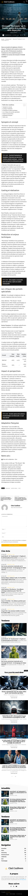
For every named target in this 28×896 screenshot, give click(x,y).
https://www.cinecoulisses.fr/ (16, 507)
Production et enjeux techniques (10, 110)
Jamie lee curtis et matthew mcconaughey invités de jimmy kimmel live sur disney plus (14, 766)
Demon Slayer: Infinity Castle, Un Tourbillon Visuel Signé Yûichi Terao (18, 808)
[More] (22, 43)
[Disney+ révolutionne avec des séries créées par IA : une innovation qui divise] (14, 683)
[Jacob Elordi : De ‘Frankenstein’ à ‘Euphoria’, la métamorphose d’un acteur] (14, 629)
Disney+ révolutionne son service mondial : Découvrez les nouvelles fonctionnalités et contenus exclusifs (21, 499)
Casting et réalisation (7, 108)
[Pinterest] (16, 43)
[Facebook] (9, 43)
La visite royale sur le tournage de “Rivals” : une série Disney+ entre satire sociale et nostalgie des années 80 (14, 741)
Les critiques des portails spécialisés (11, 112)
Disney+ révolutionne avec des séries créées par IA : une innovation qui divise (14, 692)
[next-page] (15, 776)
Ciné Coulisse (8, 892)
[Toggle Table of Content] (23, 105)
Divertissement (13, 32)
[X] (13, 43)
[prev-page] (12, 776)
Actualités (3, 554)
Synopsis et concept (7, 107)
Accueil (2, 39)
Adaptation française (7, 115)
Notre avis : (5, 117)
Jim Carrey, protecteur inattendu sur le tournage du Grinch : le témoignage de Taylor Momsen (13, 567)
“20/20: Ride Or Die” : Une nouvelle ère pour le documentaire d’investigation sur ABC (14, 716)
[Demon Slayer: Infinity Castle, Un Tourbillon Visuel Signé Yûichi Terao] (5, 809)
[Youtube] (16, 886)
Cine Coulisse (8, 35)
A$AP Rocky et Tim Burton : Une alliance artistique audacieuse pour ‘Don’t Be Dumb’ (12, 591)
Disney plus (7, 488)
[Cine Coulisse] (3, 35)
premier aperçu (14, 488)
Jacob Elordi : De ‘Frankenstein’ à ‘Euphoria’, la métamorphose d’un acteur (18, 792)
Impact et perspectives (8, 113)
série (19, 488)
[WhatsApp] (19, 43)
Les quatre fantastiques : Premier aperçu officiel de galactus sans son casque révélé (6, 499)
